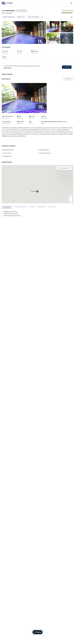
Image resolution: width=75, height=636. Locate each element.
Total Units (19, 118)
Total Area (31, 118)
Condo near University (33, 17)
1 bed (6, 51)
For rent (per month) (67, 10)
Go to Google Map (63, 168)
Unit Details (6, 47)
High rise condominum (8, 17)
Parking (31, 123)
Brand (42, 123)
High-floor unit (21, 17)
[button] (37, 191)
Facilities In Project (9, 146)
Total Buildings (6, 123)
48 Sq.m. (35, 51)
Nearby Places (7, 162)
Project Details (7, 74)
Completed (44, 118)
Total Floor (19, 123)
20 (5, 57)
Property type (6, 118)
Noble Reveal (6, 79)
